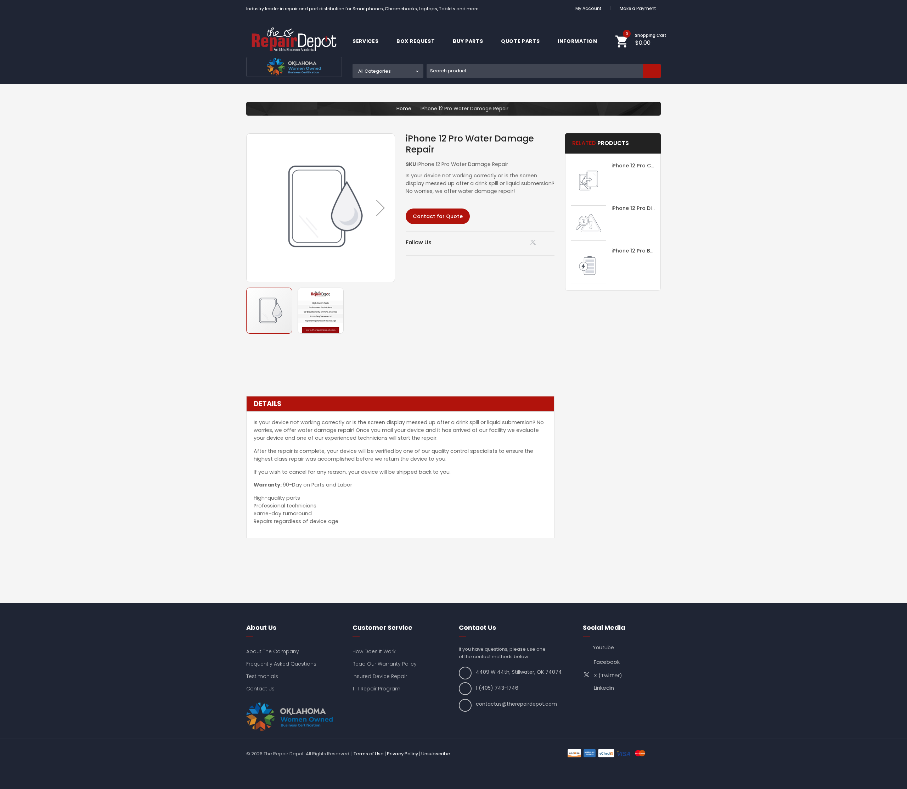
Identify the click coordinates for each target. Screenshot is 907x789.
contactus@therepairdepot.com (516, 703)
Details (267, 404)
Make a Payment (638, 8)
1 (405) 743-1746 (497, 687)
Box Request (416, 41)
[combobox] (544, 71)
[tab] (400, 404)
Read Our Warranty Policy (385, 663)
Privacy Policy (402, 753)
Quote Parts (521, 41)
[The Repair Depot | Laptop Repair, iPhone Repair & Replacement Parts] (294, 39)
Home (403, 108)
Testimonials (262, 676)
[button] (380, 208)
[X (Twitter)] (534, 244)
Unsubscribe (435, 753)
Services (366, 41)
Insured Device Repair (380, 676)
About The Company (272, 651)
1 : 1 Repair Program (376, 688)
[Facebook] (552, 242)
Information (578, 41)
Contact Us (260, 688)
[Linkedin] (516, 242)
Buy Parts (468, 41)
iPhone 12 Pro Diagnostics (644, 208)
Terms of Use (369, 753)
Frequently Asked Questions (281, 663)
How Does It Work (374, 651)
